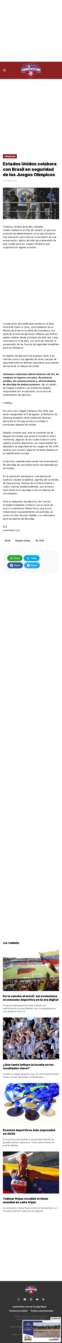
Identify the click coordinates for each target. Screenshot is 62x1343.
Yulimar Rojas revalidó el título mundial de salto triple (25, 1200)
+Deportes (9, 156)
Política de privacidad (42, 1311)
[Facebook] (24, 1299)
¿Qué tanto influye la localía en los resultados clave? (28, 1066)
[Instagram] (31, 1299)
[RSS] (43, 1299)
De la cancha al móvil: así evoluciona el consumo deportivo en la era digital (30, 997)
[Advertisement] (31, 31)
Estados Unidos (22, 540)
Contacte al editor (18, 1311)
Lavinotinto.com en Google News (30, 1306)
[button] (4, 70)
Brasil (7, 540)
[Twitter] (18, 1299)
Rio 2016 (40, 540)
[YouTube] (37, 1299)
